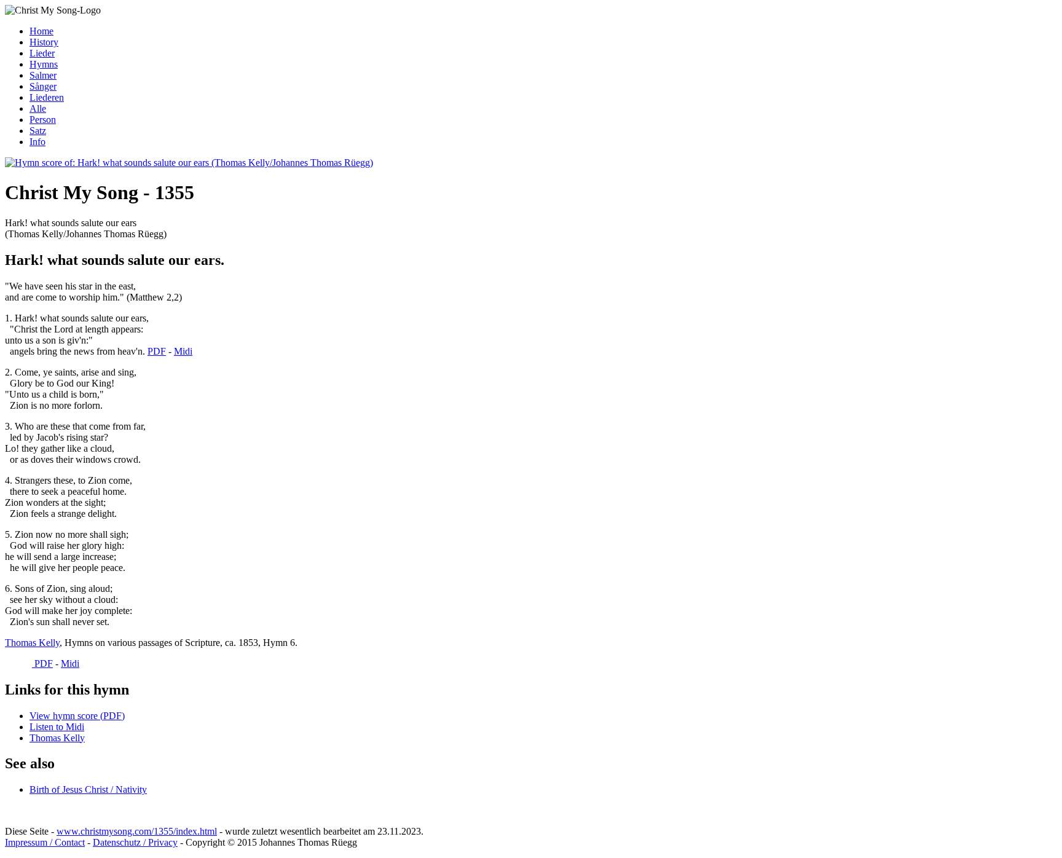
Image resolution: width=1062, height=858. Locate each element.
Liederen (47, 97)
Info (37, 141)
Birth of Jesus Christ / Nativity (88, 789)
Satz (38, 130)
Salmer (43, 75)
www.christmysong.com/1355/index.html (137, 831)
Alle (38, 108)
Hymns (44, 64)
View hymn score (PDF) (77, 715)
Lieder (42, 53)
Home (41, 31)
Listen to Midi (57, 727)
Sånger (43, 86)
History (44, 42)
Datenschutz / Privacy (135, 842)
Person (43, 119)
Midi (183, 351)
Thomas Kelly (32, 642)
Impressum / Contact (45, 842)
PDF (157, 351)
